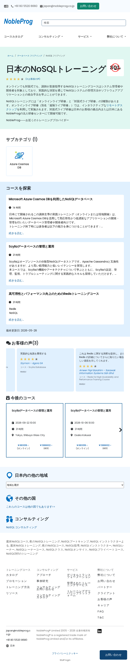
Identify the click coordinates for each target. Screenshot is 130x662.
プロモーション (16, 581)
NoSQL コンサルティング (21, 527)
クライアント (106, 593)
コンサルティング (49, 37)
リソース (12, 593)
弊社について (115, 37)
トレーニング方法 (18, 587)
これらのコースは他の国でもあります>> (30, 507)
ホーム (10, 55)
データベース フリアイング (29, 55)
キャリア (103, 605)
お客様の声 (105, 599)
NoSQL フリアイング (55, 55)
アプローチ (44, 575)
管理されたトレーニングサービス (79, 584)
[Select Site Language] (6, 6)
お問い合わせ (113, 655)
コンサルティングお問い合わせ (48, 588)
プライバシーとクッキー (65, 653)
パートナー (105, 587)
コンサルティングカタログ (48, 596)
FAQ (101, 611)
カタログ (12, 575)
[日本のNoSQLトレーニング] (21, 21)
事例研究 (42, 581)
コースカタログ (13, 37)
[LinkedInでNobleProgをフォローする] (100, 631)
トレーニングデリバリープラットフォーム (79, 593)
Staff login (65, 660)
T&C (101, 617)
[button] (120, 430)
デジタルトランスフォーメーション (79, 576)
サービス (84, 37)
